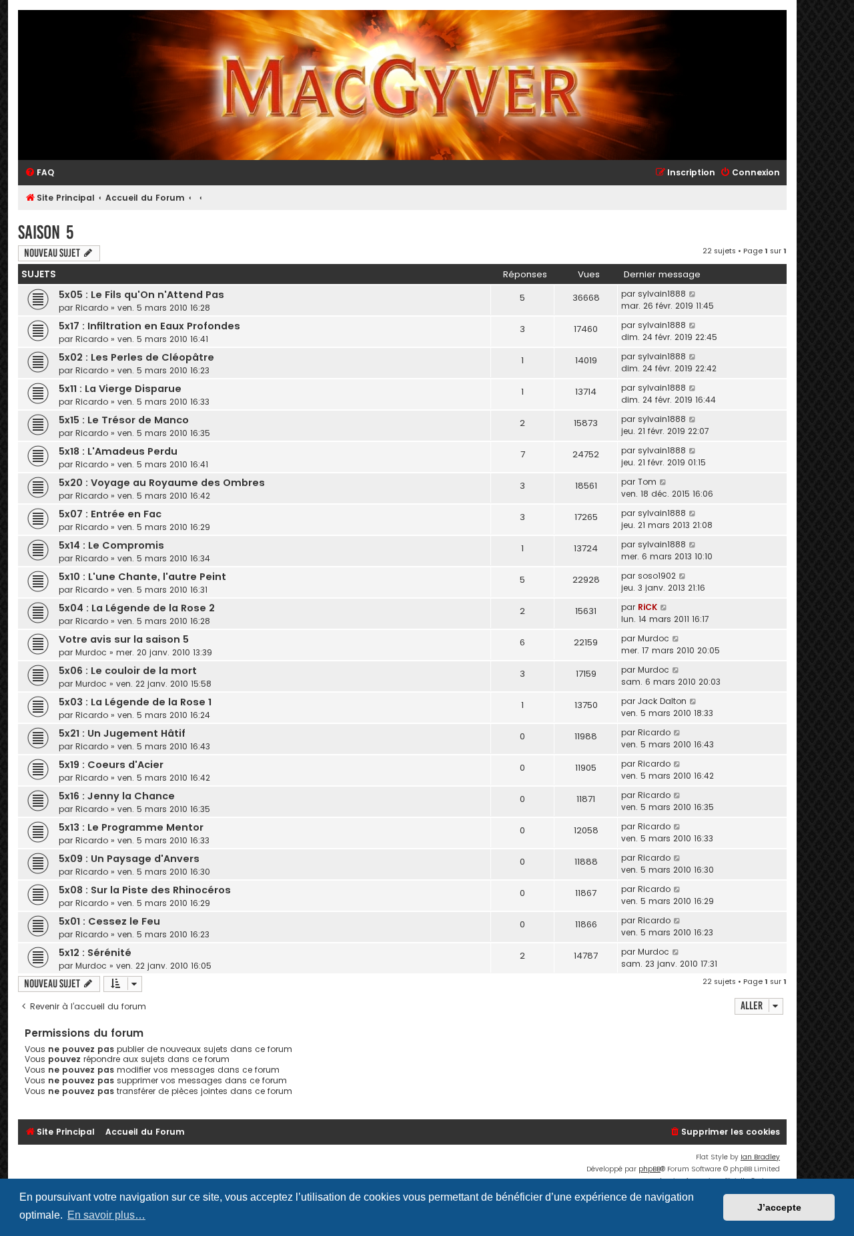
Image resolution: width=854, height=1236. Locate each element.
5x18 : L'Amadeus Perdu (118, 451)
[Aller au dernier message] (693, 294)
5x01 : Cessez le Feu (109, 921)
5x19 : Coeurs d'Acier (111, 764)
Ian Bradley (760, 1157)
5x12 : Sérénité (95, 952)
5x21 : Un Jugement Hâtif (122, 733)
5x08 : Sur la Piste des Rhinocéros (145, 890)
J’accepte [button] (779, 1207)
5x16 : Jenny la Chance (117, 796)
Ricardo (91, 307)
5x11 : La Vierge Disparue (120, 388)
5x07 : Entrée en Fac (110, 514)
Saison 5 (45, 232)
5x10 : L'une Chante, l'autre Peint (142, 576)
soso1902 (657, 575)
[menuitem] (39, 173)
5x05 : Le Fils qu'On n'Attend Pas (141, 294)
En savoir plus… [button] (106, 1215)
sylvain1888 (662, 293)
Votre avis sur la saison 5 (124, 639)
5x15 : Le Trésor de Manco (124, 420)
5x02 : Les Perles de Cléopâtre (136, 357)
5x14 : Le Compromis (111, 545)
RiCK (647, 607)
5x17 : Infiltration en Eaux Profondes (149, 326)
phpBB (649, 1169)
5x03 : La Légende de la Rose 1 (135, 702)
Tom (647, 481)
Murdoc (91, 652)
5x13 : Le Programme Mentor (131, 827)
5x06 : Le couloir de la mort (128, 670)
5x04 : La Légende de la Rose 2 (137, 608)
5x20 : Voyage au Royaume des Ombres (162, 482)
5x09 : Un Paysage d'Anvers (129, 858)
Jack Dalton (662, 701)
